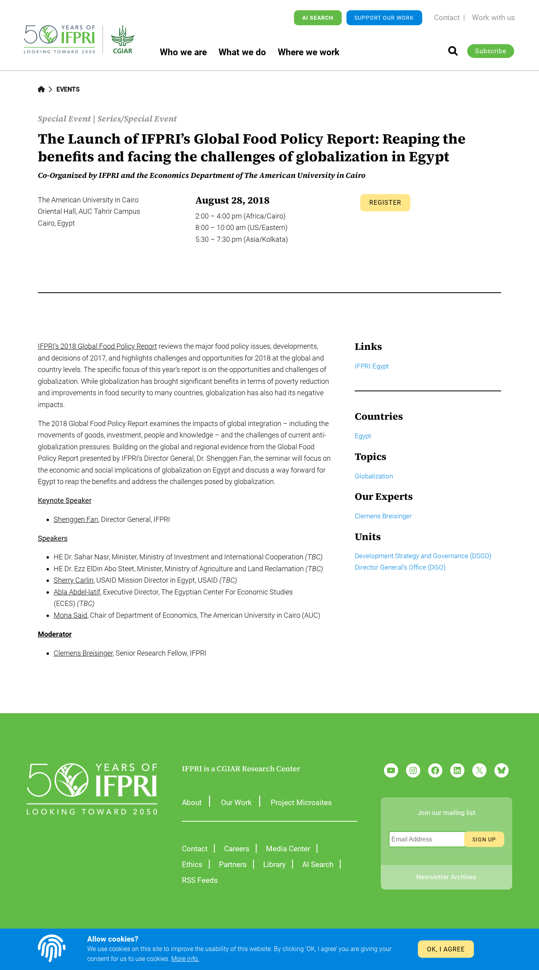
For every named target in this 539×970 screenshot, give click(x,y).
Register (385, 202)
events (68, 89)
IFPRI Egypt (372, 366)
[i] (453, 50)
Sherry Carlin (74, 580)
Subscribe (490, 51)
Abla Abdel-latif (77, 592)
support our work (384, 18)
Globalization (374, 476)
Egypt (363, 436)
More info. (185, 959)
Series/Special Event (137, 118)
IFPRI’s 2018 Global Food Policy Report (97, 346)
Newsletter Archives (446, 877)
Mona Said (70, 615)
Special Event (64, 118)
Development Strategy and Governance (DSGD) (423, 556)
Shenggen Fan (76, 519)
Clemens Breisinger (83, 653)
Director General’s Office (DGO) (400, 567)
